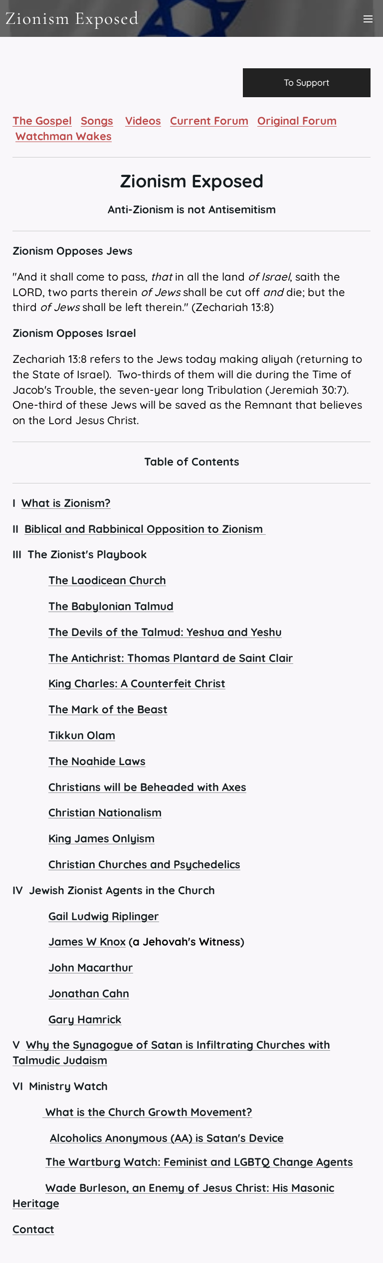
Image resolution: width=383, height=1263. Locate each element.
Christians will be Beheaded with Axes (147, 787)
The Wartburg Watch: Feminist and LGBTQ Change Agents (199, 1162)
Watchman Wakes (63, 136)
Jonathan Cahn (88, 993)
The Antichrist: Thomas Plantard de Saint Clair (170, 658)
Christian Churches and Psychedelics (144, 864)
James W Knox (87, 941)
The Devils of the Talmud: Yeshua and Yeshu (165, 632)
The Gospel (42, 121)
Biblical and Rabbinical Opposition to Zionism (145, 529)
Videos (143, 121)
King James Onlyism (101, 838)
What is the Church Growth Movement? (147, 1112)
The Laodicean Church (107, 580)
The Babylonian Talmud (111, 606)
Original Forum (297, 121)
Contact (33, 1229)
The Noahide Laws (97, 761)
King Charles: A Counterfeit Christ (136, 683)
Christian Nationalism (105, 812)
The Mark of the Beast (108, 709)
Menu (368, 18)
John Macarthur (90, 967)
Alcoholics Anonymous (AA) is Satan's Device (167, 1138)
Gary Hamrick (85, 1019)
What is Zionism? (66, 503)
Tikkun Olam (81, 735)
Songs (97, 121)
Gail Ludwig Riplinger (103, 916)
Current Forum (209, 121)
